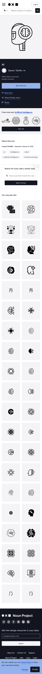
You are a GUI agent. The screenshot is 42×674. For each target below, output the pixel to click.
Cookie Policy (26, 662)
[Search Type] (6, 10)
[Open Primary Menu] (3, 4)
